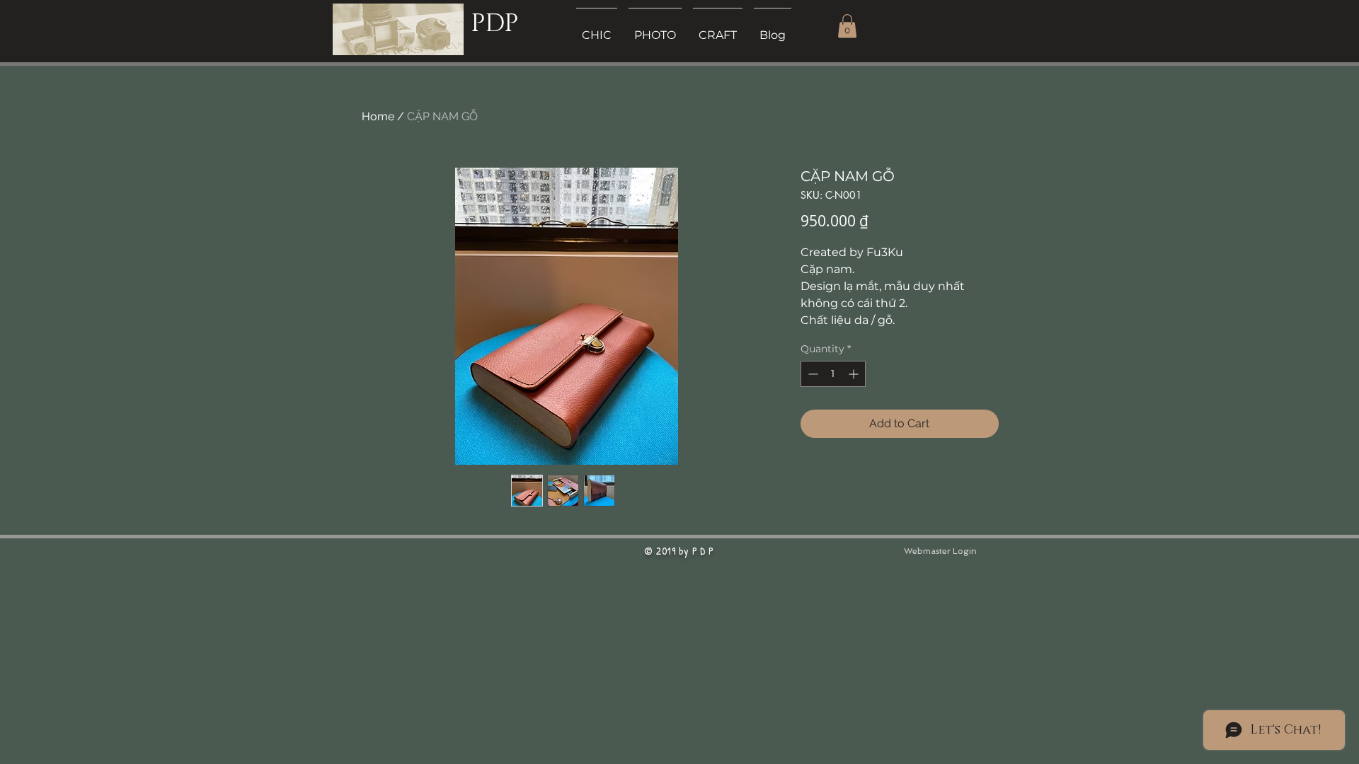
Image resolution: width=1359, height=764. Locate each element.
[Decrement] (811, 373)
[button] (847, 25)
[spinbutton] (833, 373)
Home (378, 116)
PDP (494, 23)
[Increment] (855, 373)
